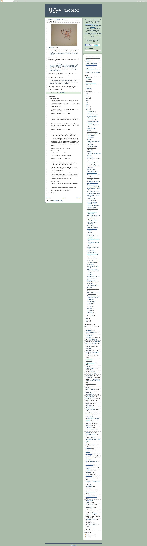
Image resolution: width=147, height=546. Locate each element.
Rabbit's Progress (91, 279)
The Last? (89, 126)
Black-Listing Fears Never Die (93, 215)
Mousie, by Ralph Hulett (92, 227)
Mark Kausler (89, 427)
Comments (88, 537)
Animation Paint (94, 379)
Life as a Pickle (89, 490)
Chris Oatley (88, 472)
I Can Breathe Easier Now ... (93, 285)
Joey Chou (88, 366)
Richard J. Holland (90, 407)
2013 (87, 102)
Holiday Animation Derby (92, 132)
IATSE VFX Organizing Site (92, 63)
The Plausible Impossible (91, 461)
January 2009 (90, 315)
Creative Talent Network (91, 478)
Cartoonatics (88, 495)
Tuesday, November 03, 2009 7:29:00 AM (60, 113)
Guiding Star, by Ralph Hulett (93, 186)
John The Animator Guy (91, 355)
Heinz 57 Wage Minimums (93, 191)
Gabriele (87, 474)
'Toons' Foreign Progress (92, 114)
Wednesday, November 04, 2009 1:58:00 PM (61, 178)
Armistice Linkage (91, 225)
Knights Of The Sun (90, 363)
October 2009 (90, 299)
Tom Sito (88, 502)
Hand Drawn (89, 287)
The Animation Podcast (91, 429)
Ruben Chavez (89, 361)
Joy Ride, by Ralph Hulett (92, 281)
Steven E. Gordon (90, 396)
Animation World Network (91, 65)
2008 (87, 318)
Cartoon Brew (89, 70)
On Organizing (90, 274)
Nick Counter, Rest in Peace (93, 259)
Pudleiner (90, 484)
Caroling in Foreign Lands (92, 162)
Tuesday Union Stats (91, 148)
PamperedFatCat (89, 511)
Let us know (86, 326)
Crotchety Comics (90, 528)
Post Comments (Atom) (57, 200)
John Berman (89, 335)
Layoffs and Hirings (91, 257)
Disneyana (89, 151)
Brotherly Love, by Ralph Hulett (94, 133)
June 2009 (89, 306)
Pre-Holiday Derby (91, 164)
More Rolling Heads (91, 234)
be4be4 (87, 425)
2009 (87, 109)
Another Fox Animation (92, 119)
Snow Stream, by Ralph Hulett (93, 165)
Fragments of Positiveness (93, 171)
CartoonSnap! (89, 375)
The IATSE (88, 61)
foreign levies (89, 86)
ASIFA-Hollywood (89, 67)
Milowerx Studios (89, 465)
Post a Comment (51, 192)
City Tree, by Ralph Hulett (92, 124)
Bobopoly (88, 452)
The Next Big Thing (91, 198)
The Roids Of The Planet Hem (92, 352)
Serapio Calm (89, 346)
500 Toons (88, 470)
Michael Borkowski (93, 339)
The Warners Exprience (92, 278)
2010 (87, 108)
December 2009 (90, 111)
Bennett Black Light (90, 332)
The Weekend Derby (91, 252)
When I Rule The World (91, 343)
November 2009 (90, 113)
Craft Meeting (89, 77)
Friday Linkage (90, 167)
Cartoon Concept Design (91, 384)
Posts (87, 534)
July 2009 (89, 305)
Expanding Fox (90, 137)
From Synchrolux (90, 290)
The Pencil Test (89, 504)
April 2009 (89, 310)
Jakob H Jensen (89, 416)
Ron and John (90, 157)
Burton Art (89, 155)
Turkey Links (90, 144)
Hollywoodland (89, 454)
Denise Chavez (89, 359)
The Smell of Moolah (91, 207)
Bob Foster (88, 387)
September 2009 (90, 301)
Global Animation (90, 135)
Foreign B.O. (90, 245)
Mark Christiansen (90, 368)
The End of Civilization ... (92, 262)
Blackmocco (88, 350)
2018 (87, 93)
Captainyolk (88, 337)
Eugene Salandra (89, 500)
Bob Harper (88, 405)
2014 (87, 100)
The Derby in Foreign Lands (93, 289)
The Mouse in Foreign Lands (93, 205)
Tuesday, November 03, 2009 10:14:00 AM (60, 158)
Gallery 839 (88, 79)
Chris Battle (88, 330)
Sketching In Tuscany (90, 519)
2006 (87, 321)
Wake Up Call (90, 149)
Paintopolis (88, 514)
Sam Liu (87, 450)
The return (50, 47)
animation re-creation (90, 491)
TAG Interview (89, 84)
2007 (87, 320)
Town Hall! (89, 272)
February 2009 (90, 314)
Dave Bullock (97, 341)
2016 (87, 97)
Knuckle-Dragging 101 (90, 389)
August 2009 (90, 303)
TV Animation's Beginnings (93, 184)
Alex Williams (89, 522)
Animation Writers (90, 455)
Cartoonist (94, 512)
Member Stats (89, 81)
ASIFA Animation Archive (91, 68)
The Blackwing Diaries (91, 444)
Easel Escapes (89, 476)
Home (64, 197)
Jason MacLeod (89, 24)
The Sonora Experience (92, 146)
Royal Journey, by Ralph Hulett (94, 153)
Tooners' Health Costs (92, 173)
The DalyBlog (89, 377)
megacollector (89, 88)
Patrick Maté (88, 459)
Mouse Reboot (52, 21)
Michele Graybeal (89, 398)
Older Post (78, 197)
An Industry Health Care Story (93, 181)
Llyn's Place (88, 414)
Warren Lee (88, 442)
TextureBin (88, 481)
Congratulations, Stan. (92, 217)
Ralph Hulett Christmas (91, 83)
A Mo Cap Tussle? (91, 169)
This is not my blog (90, 457)
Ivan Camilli (88, 348)
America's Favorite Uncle (91, 497)
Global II (89, 130)
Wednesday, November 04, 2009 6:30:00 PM (61, 190)
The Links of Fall (90, 250)
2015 (87, 98)
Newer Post (48, 197)
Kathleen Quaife (89, 486)
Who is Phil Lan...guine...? (91, 439)
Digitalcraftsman (96, 481)
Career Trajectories (91, 128)
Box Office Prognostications (93, 260)
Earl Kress (93, 437)
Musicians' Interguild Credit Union (93, 72)
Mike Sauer (92, 27)
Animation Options (90, 394)
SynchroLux (88, 432)
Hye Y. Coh (93, 373)
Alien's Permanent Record (91, 524)
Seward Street (89, 412)
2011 (87, 106)
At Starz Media (90, 264)
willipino (87, 403)
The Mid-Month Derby (91, 200)
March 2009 (89, 312)
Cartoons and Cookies (90, 409)
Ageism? (89, 139)
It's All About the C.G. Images (93, 193)
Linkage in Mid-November (92, 183)
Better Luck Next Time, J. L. (93, 276)
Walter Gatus (88, 392)
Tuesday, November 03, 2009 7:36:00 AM (60, 129)
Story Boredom (89, 507)
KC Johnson (95, 25)
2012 (87, 104)
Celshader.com (89, 400)
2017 (87, 95)
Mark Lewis (88, 448)
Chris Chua (92, 371)
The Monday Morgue (90, 434)
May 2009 (89, 308)
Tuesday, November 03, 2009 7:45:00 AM (60, 148)
